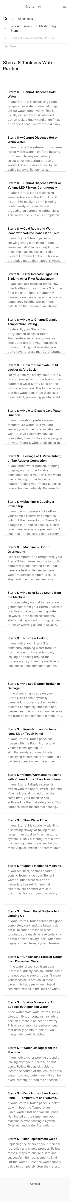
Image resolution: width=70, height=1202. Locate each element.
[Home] (5, 18)
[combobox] (35, 46)
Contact (35, 1183)
